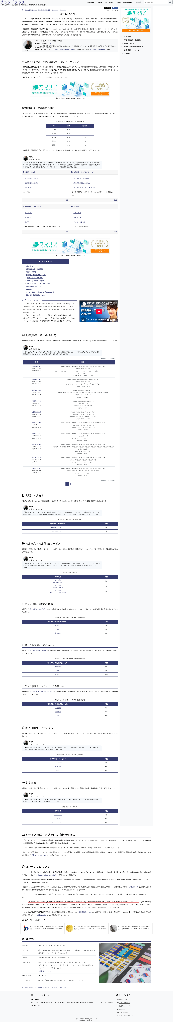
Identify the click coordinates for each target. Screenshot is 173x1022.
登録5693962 (36, 379)
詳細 (67, 200)
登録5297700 (36, 444)
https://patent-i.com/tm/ (47, 875)
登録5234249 (36, 468)
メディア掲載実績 (124, 1003)
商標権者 (91, 2)
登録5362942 (36, 412)
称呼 (100, 2)
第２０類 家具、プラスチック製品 (84, 187)
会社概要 (122, 1009)
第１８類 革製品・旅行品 (81, 183)
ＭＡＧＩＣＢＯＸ (79, 222)
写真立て (58, 625)
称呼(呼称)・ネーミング (32, 207)
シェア (116, 8)
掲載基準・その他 (124, 1006)
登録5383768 (36, 401)
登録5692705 (36, 366)
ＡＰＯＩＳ (77, 217)
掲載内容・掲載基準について (35, 295)
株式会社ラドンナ (31, 187)
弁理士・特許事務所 (125, 2)
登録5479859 (36, 390)
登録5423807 (36, 434)
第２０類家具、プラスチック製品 (58, 591)
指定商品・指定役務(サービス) (83, 172)
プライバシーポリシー (126, 1015)
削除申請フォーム (85, 912)
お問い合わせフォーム (38, 855)
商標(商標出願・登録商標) (34, 269)
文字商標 (110, 2)
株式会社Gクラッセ (30, 10)
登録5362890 (36, 423)
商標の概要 (29, 266)
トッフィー (55, 10)
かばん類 (58, 667)
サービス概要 (123, 999)
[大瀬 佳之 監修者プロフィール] (49, 43)
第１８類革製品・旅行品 (58, 586)
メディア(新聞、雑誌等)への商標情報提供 (40, 292)
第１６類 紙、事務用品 (44, 10)
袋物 (57, 670)
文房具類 (58, 633)
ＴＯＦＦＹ (63, 10)
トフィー (28, 217)
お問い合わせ (41, 915)
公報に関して (133, 887)
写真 (57, 629)
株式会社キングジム (31, 183)
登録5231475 (36, 457)
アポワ (27, 222)
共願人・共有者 (29, 172)
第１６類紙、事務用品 (57, 581)
